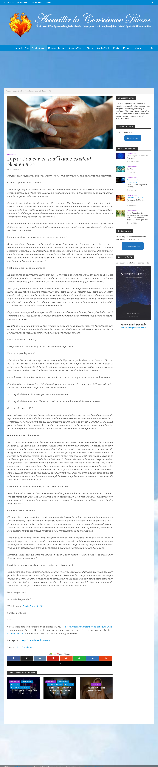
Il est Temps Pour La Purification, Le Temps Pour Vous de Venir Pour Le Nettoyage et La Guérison (138, 216)
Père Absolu (15, 684)
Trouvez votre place (96, 687)
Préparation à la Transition (20, 687)
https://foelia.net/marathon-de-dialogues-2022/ (89, 626)
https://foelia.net (15, 633)
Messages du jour (56, 48)
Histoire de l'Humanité (55, 684)
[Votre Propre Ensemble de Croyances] (120, 156)
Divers (90, 48)
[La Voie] (120, 169)
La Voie (130, 169)
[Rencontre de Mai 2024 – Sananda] (120, 197)
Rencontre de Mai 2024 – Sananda (137, 201)
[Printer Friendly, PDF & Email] (60, 654)
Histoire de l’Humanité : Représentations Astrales (59, 689)
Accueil (18, 48)
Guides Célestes (37, 2)
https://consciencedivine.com (35, 640)
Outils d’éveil (103, 48)
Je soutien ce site (133, 246)
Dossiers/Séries (75, 48)
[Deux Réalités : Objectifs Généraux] (120, 180)
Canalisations (38, 48)
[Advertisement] (79, 69)
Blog (27, 48)
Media (116, 48)
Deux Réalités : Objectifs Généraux (137, 186)
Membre (127, 48)
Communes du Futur (134, 180)
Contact (48, 2)
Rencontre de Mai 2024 (135, 198)
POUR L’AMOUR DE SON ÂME (23, 690)
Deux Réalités (132, 182)
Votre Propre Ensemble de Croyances (137, 157)
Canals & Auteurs (23, 2)
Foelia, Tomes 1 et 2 (32, 606)
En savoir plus (132, 138)
